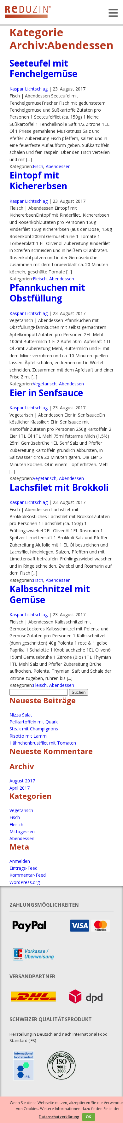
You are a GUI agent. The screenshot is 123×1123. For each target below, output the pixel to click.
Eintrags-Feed (23, 868)
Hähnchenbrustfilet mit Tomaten (42, 743)
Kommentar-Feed (27, 875)
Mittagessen (22, 831)
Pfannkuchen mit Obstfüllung (47, 292)
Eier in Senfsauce (46, 393)
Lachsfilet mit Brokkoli (58, 487)
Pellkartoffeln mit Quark (33, 722)
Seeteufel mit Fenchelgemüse (43, 68)
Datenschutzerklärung (59, 1117)
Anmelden (19, 861)
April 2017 (19, 788)
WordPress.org (24, 882)
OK (88, 1117)
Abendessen (58, 166)
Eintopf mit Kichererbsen (38, 180)
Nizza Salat (20, 715)
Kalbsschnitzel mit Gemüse (49, 594)
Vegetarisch (44, 384)
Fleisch (40, 279)
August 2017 (22, 781)
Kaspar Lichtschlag (28, 89)
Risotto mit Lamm (28, 736)
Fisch (38, 166)
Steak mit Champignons (33, 729)
